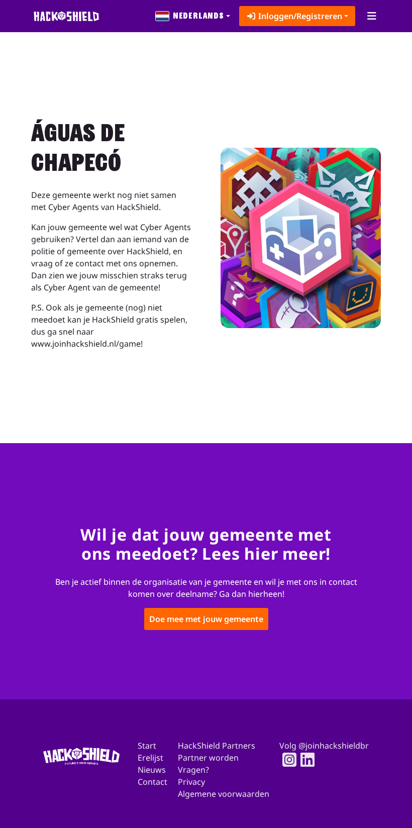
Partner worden (208, 757)
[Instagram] (286, 760)
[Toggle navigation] (371, 16)
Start (147, 745)
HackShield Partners (216, 745)
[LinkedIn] (304, 760)
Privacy (191, 781)
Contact (152, 781)
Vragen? (193, 769)
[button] (193, 16)
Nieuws (152, 769)
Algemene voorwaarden (223, 793)
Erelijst (150, 757)
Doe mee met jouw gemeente (206, 619)
